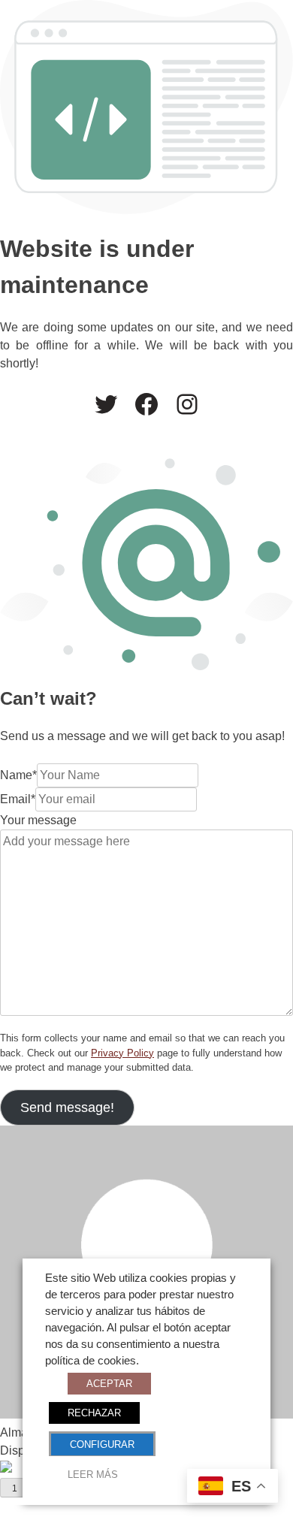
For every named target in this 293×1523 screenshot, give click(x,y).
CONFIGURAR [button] (102, 1444)
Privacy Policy (122, 1053)
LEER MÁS (93, 1474)
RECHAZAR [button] (94, 1413)
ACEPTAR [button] (109, 1383)
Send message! (67, 1107)
